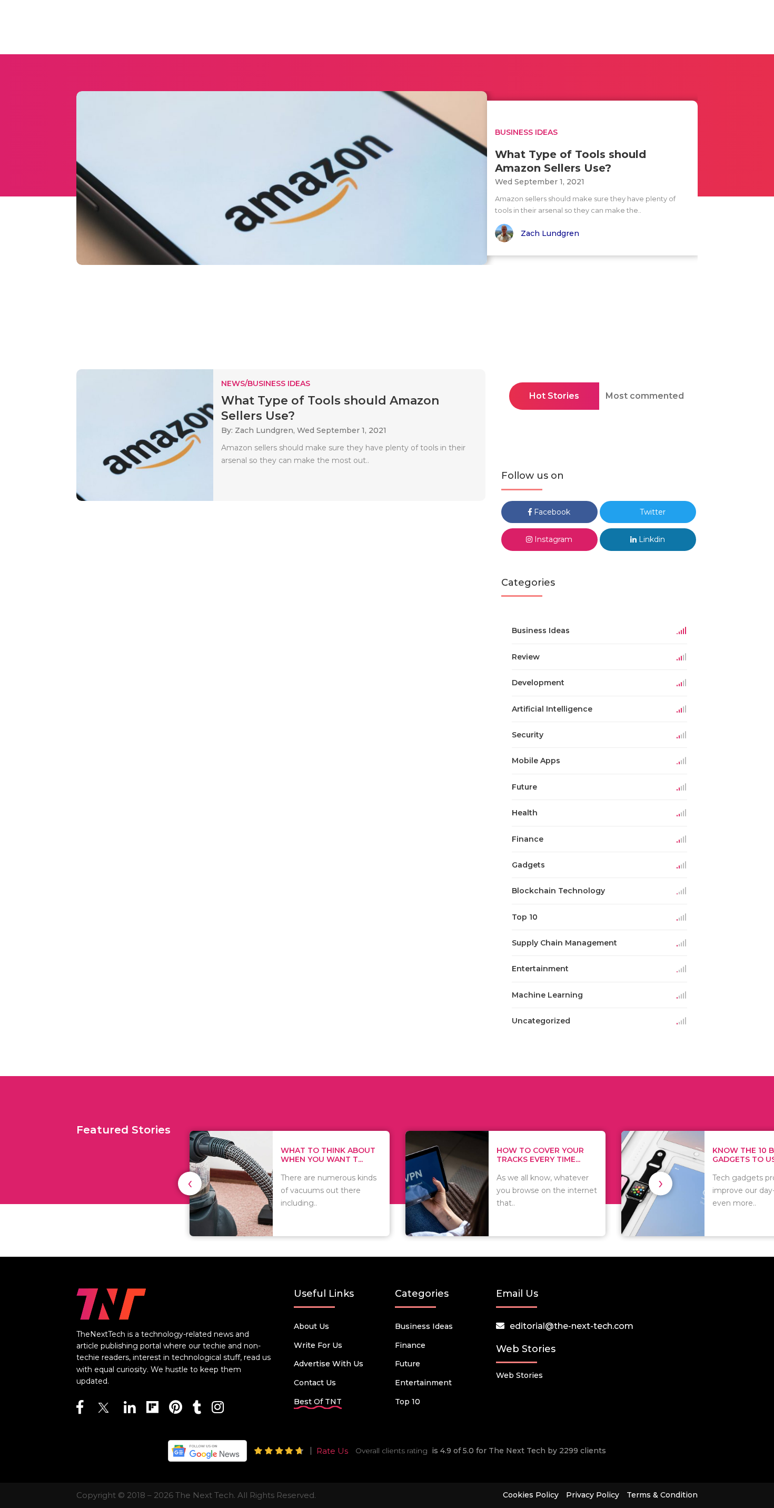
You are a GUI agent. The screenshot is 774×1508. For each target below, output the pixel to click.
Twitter (652, 512)
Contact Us (315, 1382)
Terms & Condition (662, 1495)
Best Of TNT (318, 1401)
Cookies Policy (531, 1495)
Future (407, 1363)
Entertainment (423, 1382)
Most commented (645, 396)
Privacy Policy (592, 1495)
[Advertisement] (387, 320)
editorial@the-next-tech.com (571, 1326)
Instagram (552, 539)
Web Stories (519, 1375)
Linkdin (651, 539)
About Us (311, 1326)
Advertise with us (328, 1363)
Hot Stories (554, 396)
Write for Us (318, 1345)
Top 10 (407, 1401)
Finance (410, 1345)
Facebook (551, 512)
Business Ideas (424, 1326)
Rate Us (332, 1451)
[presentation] (190, 1183)
